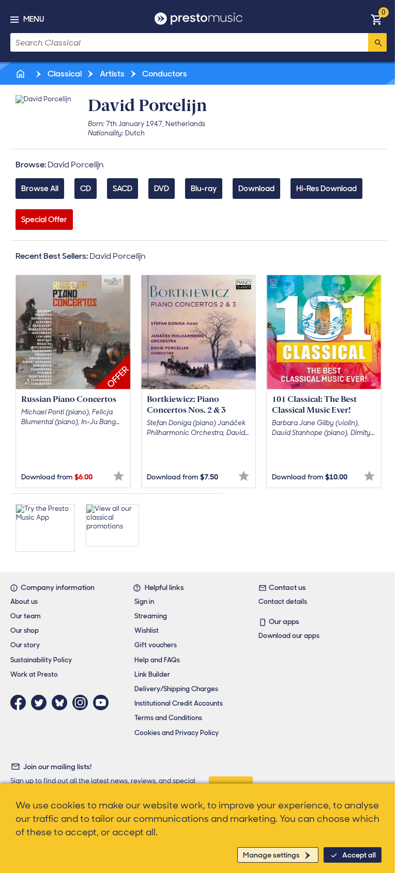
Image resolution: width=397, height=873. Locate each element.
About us (24, 601)
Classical (64, 73)
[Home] (21, 73)
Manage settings (271, 855)
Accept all (359, 855)
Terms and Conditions (168, 717)
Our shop (24, 630)
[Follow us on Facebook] (20, 702)
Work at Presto (34, 674)
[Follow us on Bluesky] (62, 702)
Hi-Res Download (326, 188)
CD (85, 188)
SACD (122, 188)
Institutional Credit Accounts (178, 703)
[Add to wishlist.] (118, 476)
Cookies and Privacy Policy (176, 732)
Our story (25, 645)
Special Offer (44, 219)
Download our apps (288, 635)
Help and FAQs (157, 660)
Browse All (39, 188)
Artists (111, 73)
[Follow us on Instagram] (82, 702)
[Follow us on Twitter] (41, 702)
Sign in (144, 601)
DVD (161, 188)
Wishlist (146, 630)
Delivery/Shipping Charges (176, 688)
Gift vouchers (155, 645)
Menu (33, 19)
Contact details (282, 601)
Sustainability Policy (41, 660)
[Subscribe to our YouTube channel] (103, 702)
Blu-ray (204, 188)
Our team (25, 616)
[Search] (377, 42)
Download (256, 188)
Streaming (150, 616)
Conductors (164, 73)
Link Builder (152, 674)
